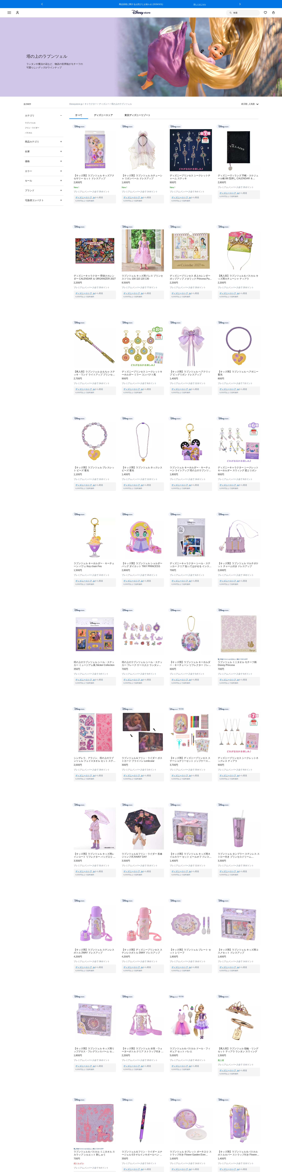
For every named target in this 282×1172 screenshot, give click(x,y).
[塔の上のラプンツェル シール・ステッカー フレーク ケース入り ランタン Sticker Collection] (143, 634)
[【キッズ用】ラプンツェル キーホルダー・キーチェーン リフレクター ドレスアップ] (191, 634)
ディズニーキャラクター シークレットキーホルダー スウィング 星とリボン (238, 469)
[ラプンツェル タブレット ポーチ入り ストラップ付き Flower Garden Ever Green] (191, 1123)
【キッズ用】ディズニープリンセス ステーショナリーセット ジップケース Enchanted (190, 759)
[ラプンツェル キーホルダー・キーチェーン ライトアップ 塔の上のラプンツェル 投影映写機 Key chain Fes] (191, 442)
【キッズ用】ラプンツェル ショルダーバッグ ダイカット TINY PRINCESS (142, 565)
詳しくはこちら (200, 4)
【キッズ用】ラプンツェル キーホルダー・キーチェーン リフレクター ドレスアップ (190, 664)
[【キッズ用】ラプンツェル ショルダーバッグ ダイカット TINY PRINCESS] (143, 538)
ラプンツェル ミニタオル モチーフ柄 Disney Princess (237, 663)
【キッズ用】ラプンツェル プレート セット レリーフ (190, 951)
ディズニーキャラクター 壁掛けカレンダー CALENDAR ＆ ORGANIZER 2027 (95, 277)
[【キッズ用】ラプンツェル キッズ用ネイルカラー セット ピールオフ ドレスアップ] (191, 828)
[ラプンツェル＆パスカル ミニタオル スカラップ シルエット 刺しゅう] (95, 1123)
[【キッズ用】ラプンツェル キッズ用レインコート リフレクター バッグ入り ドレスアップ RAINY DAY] (95, 828)
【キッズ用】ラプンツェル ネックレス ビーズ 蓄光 (142, 469)
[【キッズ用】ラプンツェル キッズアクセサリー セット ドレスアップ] (95, 150)
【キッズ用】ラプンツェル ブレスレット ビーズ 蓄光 (94, 469)
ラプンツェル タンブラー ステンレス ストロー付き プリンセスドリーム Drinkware (239, 855)
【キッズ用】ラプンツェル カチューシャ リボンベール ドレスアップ (142, 177)
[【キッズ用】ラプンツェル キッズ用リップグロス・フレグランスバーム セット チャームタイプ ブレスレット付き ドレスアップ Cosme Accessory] (95, 1020)
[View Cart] (273, 12)
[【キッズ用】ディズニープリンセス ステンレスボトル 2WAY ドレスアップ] (143, 924)
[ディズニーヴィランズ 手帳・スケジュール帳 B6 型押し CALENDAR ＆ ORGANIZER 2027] (239, 150)
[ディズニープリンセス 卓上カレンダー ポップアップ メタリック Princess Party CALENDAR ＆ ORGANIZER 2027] (191, 250)
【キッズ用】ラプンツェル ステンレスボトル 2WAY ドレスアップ (94, 951)
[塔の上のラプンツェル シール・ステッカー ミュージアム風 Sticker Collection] (95, 634)
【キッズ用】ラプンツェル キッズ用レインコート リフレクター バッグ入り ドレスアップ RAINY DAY (94, 855)
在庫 (43, 151)
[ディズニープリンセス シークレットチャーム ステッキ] (191, 150)
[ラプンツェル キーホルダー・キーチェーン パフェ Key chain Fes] (95, 538)
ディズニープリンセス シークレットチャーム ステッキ (190, 177)
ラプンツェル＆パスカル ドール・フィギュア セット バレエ (190, 1050)
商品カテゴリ (43, 141)
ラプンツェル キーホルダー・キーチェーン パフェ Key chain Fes (94, 565)
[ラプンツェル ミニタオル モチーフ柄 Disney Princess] (239, 634)
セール (43, 180)
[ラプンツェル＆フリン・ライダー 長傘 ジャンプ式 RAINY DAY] (143, 828)
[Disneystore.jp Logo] (141, 12)
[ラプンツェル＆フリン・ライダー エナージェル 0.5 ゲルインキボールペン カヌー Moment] (143, 1123)
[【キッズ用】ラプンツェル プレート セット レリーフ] (191, 924)
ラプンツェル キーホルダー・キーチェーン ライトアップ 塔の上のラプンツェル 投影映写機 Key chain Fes (190, 469)
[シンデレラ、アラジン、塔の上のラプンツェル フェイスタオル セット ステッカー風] (95, 733)
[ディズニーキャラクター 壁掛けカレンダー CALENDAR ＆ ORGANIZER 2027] (95, 250)
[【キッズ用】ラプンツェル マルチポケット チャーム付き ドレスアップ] (239, 538)
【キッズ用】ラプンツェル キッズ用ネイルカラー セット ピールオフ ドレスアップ (191, 855)
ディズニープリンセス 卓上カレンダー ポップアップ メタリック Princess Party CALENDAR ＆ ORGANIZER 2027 (191, 277)
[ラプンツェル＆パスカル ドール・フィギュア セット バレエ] (191, 1020)
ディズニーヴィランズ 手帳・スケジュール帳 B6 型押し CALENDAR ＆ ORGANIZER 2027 (238, 177)
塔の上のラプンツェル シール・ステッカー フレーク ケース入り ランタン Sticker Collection (142, 664)
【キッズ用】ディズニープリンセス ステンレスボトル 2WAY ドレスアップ (142, 951)
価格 (43, 161)
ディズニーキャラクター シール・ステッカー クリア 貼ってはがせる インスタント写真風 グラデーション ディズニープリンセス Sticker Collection (191, 565)
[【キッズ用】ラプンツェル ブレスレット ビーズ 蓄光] (95, 442)
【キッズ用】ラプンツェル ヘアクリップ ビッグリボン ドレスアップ (190, 373)
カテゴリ (43, 115)
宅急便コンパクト (43, 200)
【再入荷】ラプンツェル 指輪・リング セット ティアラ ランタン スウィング (238, 1050)
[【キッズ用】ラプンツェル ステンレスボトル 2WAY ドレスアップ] (95, 924)
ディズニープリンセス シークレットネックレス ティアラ (238, 759)
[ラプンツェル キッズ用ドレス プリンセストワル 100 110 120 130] (143, 250)
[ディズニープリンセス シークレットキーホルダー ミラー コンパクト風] (143, 346)
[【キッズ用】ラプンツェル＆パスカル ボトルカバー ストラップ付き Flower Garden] (239, 1123)
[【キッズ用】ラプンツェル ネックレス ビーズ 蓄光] (143, 442)
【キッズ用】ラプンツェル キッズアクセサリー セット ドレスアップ (94, 177)
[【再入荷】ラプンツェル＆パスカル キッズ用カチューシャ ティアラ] (239, 250)
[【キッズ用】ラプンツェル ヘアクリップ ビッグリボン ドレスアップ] (191, 346)
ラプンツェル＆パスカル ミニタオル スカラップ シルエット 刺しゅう (94, 1153)
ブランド (43, 190)
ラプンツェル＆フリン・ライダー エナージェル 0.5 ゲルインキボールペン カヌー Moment (142, 1153)
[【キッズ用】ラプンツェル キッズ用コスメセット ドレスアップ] (239, 924)
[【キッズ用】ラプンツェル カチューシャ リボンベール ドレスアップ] (143, 150)
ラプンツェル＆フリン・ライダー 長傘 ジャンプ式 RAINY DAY (142, 855)
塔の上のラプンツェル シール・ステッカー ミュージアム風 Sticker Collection (94, 663)
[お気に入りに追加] (115, 126)
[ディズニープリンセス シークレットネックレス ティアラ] (239, 733)
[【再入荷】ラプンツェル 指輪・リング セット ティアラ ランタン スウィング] (239, 1020)
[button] (42, 4)
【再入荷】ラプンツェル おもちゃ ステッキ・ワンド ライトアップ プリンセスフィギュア (94, 373)
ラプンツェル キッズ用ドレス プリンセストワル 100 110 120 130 (142, 277)
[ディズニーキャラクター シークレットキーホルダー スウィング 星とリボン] (239, 442)
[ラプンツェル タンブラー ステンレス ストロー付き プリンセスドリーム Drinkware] (239, 828)
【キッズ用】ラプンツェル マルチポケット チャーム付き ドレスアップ (238, 565)
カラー (43, 171)
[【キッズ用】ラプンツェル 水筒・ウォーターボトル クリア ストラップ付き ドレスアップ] (143, 1020)
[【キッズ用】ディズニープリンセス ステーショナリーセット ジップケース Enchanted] (191, 733)
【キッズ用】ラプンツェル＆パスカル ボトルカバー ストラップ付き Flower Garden (238, 1153)
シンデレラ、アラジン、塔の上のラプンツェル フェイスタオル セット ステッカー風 (94, 759)
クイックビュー (95, 207)
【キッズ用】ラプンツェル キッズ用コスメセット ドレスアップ (238, 951)
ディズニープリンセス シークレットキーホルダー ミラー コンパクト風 (142, 373)
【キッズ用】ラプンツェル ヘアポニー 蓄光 (238, 373)
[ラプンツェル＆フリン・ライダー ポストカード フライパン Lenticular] (143, 733)
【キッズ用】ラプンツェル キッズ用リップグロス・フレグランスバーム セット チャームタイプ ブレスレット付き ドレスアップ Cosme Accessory (94, 1050)
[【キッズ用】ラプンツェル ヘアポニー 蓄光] (239, 346)
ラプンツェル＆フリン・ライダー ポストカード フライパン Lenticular (142, 759)
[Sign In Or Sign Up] (18, 12)
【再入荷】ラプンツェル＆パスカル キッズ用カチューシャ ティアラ (238, 277)
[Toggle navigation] (9, 13)
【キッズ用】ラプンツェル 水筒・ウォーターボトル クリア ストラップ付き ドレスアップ (142, 1050)
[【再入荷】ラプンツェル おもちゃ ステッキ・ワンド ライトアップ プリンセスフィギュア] (95, 346)
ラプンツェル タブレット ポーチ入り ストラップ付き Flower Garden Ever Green (191, 1153)
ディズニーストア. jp (85, 197)
